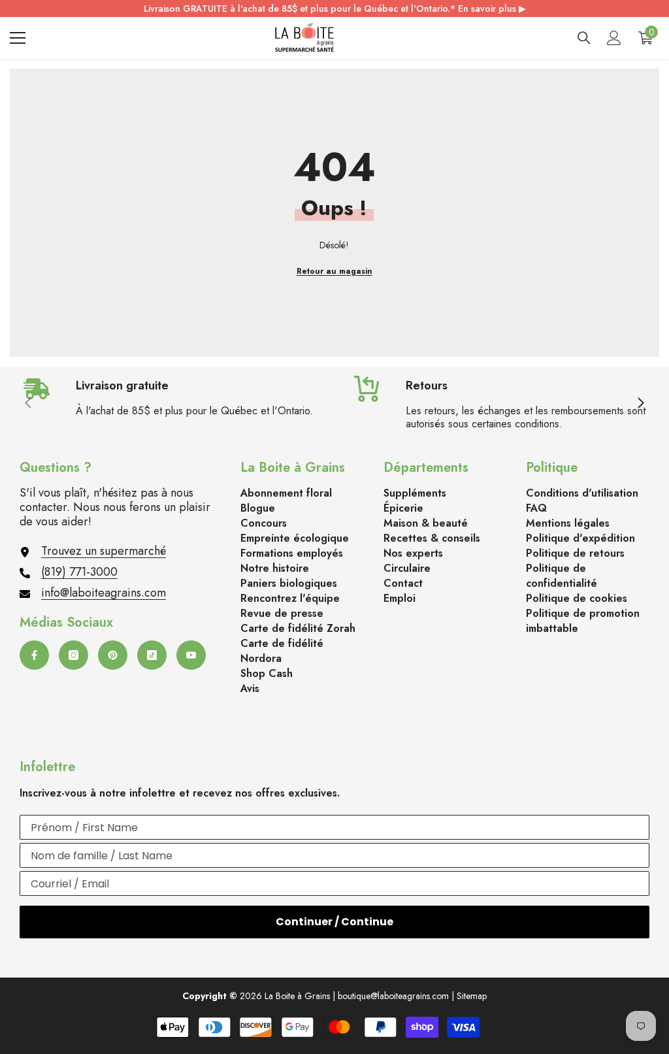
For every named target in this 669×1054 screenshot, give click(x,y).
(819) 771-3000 (79, 571)
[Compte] (614, 38)
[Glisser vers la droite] (640, 404)
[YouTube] (191, 655)
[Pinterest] (112, 655)
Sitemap (472, 995)
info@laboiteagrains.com (103, 592)
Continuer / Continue (334, 921)
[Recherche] (584, 38)
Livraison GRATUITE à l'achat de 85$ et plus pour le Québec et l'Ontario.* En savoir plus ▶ (335, 8)
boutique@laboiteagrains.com (393, 995)
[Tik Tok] (152, 655)
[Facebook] (34, 655)
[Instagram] (73, 655)
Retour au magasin (334, 271)
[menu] (17, 38)
